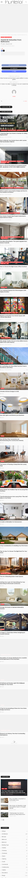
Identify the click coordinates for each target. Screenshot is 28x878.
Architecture (4, 130)
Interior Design (8, 37)
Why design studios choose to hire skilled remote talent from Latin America (13, 341)
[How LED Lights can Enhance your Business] (14, 405)
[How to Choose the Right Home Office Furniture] (14, 256)
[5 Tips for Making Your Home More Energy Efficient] (14, 748)
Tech (9, 363)
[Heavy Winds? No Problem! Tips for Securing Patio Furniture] (14, 479)
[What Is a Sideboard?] (14, 773)
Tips (25, 130)
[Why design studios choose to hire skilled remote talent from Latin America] (14, 330)
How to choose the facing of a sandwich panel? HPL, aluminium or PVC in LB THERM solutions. (13, 166)
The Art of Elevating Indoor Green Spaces (11, 576)
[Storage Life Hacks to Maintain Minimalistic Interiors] (14, 597)
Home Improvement (12, 130)
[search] (26, 2)
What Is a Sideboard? (6, 784)
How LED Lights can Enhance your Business (12, 415)
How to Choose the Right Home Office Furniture (13, 266)
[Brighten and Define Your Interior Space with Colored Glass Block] (14, 305)
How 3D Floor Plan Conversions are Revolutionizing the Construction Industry (11, 439)
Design (2, 37)
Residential (3, 162)
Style (13, 312)
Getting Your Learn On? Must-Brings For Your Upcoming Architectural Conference (12, 582)
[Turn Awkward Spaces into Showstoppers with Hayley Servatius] (14, 280)
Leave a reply (5, 106)
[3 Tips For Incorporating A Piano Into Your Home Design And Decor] (14, 698)
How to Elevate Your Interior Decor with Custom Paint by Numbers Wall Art (13, 141)
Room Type (3, 263)
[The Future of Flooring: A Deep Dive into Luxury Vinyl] (14, 454)
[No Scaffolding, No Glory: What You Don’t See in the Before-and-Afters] (14, 356)
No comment (8, 137)
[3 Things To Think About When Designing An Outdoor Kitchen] (14, 622)
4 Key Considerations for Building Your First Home (14, 545)
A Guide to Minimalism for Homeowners (11, 522)
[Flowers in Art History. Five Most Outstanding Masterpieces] (14, 723)
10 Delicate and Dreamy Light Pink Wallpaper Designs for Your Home (12, 683)
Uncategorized (4, 238)
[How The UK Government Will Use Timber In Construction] (14, 823)
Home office (12, 262)
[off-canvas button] (2, 2)
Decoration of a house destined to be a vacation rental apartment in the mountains (13, 658)
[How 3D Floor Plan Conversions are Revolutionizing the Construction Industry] (14, 429)
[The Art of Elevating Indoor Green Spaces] (14, 566)
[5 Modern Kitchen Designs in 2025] (14, 381)
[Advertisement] (14, 18)
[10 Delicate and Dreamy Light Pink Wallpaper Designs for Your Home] (14, 673)
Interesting (7, 337)
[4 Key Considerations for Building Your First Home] (14, 535)
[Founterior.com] (14, 1)
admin (3, 44)
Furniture (7, 262)
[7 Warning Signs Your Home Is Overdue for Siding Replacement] (14, 123)
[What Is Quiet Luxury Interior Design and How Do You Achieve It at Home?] (14, 180)
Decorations (3, 573)
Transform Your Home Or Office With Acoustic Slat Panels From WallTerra (13, 808)
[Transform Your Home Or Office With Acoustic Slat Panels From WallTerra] (14, 797)
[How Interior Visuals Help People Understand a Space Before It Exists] (14, 206)
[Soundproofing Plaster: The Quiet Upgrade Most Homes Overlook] (14, 231)
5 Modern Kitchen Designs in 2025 (9, 391)
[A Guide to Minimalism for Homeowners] (14, 511)
